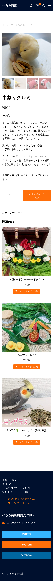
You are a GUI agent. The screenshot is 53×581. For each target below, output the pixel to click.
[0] (37, 5)
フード (14, 25)
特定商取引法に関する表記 (22, 499)
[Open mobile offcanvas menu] (49, 6)
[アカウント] (31, 5)
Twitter (26, 534)
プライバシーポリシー (20, 503)
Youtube (27, 544)
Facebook (26, 555)
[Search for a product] (43, 5)
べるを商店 (9, 5)
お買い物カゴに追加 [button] (28, 291)
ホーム (5, 25)
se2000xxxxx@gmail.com (21, 522)
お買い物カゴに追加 (37, 196)
